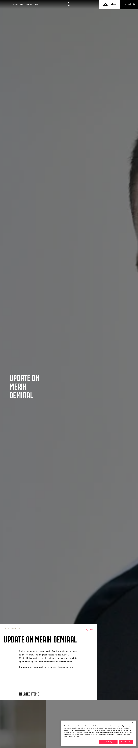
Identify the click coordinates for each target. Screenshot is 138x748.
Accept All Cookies (126, 742)
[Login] (134, 5)
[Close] (132, 722)
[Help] (129, 5)
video (36, 4)
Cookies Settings (108, 742)
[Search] (125, 5)
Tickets (15, 4)
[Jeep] (113, 4)
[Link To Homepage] (69, 4)
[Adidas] (105, 4)
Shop (21, 4)
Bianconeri (29, 4)
